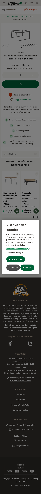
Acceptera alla (16, 259)
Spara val (13, 267)
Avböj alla (27, 267)
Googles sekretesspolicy (17, 249)
